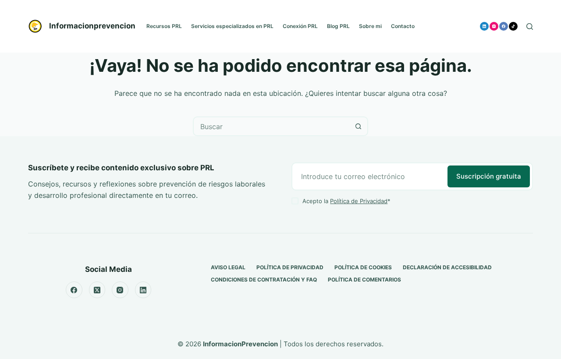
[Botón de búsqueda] (358, 126)
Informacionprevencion (92, 25)
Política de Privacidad (358, 200)
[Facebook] (503, 26)
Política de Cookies (363, 267)
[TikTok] (513, 26)
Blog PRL (338, 26)
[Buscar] (529, 26)
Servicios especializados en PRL (232, 26)
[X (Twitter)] (97, 290)
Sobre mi (370, 26)
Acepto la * (346, 200)
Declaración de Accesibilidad (447, 267)
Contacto (403, 26)
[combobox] (271, 126)
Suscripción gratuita (488, 176)
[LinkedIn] (484, 26)
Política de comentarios (364, 279)
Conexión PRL (300, 26)
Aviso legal (228, 267)
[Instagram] (494, 26)
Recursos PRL (164, 26)
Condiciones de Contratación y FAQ (264, 279)
